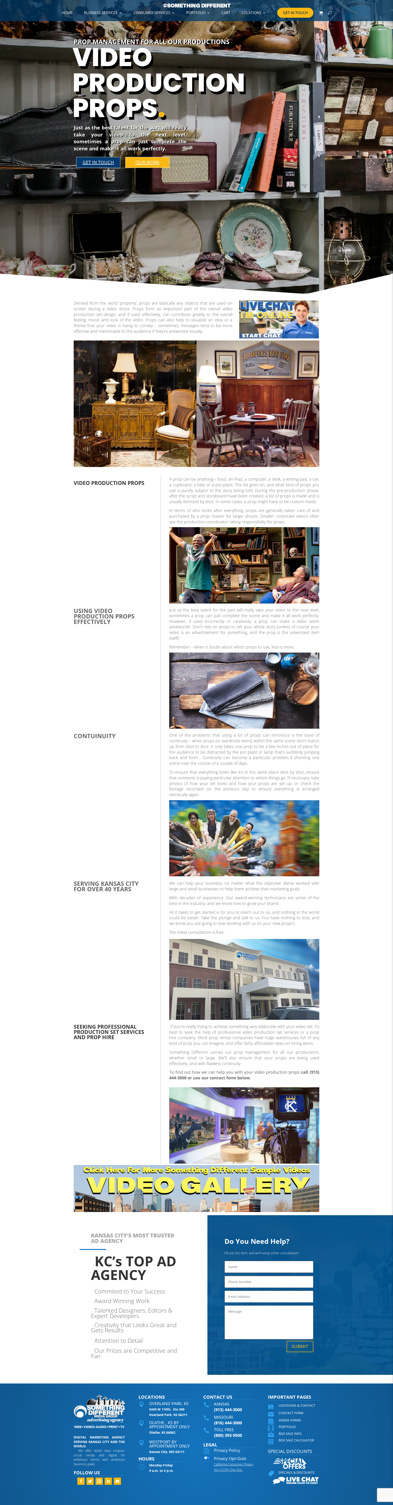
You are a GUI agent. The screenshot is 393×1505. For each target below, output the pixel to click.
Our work (147, 162)
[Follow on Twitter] (90, 1481)
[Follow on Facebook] (81, 1481)
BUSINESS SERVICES (101, 12)
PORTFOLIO (196, 12)
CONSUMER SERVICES (152, 12)
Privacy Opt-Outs (230, 1458)
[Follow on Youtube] (117, 1481)
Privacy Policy (227, 1450)
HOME (67, 12)
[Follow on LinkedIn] (108, 1481)
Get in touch (98, 162)
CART (226, 12)
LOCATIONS (251, 12)
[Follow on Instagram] (99, 1481)
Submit (300, 1346)
